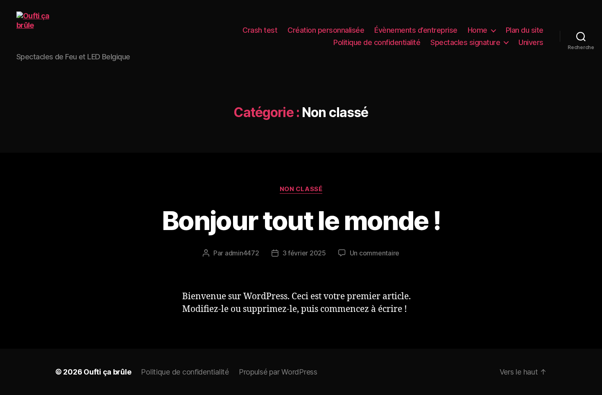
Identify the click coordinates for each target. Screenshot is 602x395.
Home (477, 30)
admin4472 (242, 253)
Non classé (301, 189)
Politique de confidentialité (376, 42)
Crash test (259, 30)
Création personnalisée (325, 30)
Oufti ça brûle (107, 372)
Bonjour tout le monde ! (301, 220)
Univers (530, 42)
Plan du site (524, 30)
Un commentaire (374, 253)
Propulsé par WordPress (278, 372)
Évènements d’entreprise (415, 30)
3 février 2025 (304, 253)
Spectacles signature (465, 42)
